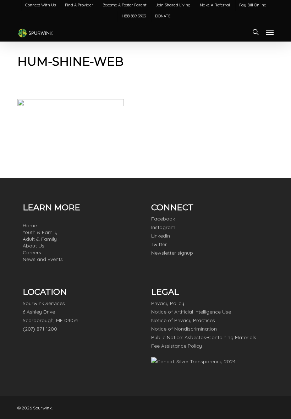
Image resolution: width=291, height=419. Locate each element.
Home (30, 225)
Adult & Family (40, 239)
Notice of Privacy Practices (183, 320)
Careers (32, 252)
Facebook (163, 219)
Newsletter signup (172, 253)
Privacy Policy (167, 303)
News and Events (43, 259)
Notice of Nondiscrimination (184, 329)
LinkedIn (160, 236)
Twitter (159, 244)
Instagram (163, 227)
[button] (270, 32)
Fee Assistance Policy (176, 346)
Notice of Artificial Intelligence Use (191, 312)
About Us (33, 246)
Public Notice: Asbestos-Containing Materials (203, 337)
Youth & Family (40, 232)
